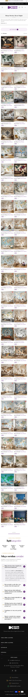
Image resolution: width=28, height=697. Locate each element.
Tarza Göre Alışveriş (7, 637)
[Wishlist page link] (19, 7)
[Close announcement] (26, 1)
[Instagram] (15, 670)
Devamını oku (3, 23)
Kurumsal (3, 652)
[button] (2, 7)
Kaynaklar (4, 647)
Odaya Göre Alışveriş (7, 642)
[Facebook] (12, 670)
